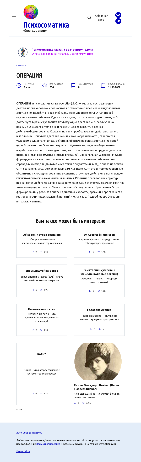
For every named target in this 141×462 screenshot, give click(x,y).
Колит (41, 353)
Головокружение (99, 309)
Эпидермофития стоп (99, 234)
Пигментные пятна (41, 309)
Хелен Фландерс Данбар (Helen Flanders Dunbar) (96, 386)
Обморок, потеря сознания (42, 234)
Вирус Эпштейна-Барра (41, 270)
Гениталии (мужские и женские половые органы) (99, 271)
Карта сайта (23, 451)
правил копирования (48, 444)
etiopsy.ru (36, 432)
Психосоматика (46, 24)
